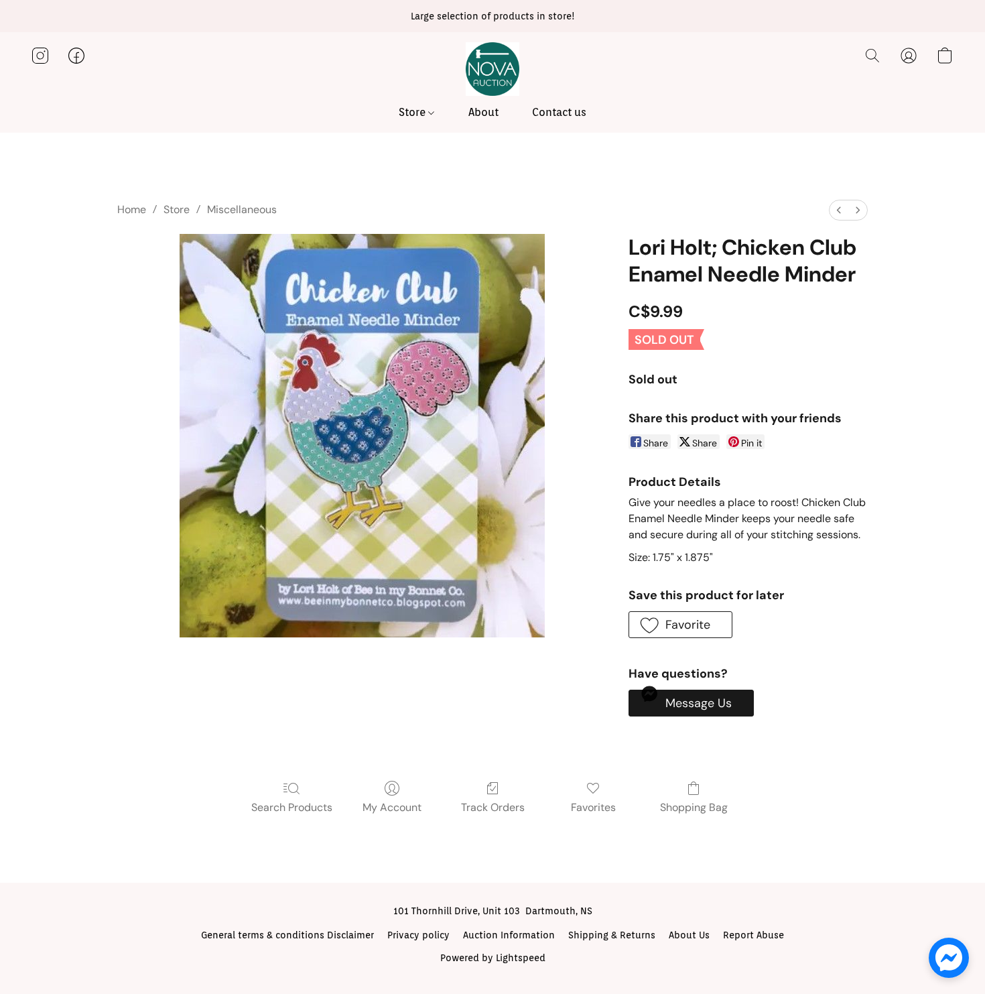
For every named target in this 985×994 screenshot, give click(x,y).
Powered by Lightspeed (492, 957)
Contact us (559, 112)
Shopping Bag (694, 807)
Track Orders (493, 807)
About (483, 112)
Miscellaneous (242, 209)
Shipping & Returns (611, 935)
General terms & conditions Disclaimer (287, 935)
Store (413, 112)
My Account (392, 807)
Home (131, 209)
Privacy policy (418, 935)
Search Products (291, 807)
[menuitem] (839, 210)
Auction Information (509, 935)
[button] (492, 69)
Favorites (593, 807)
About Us (689, 935)
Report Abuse (753, 935)
